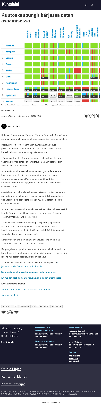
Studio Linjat (11, 369)
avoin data (56, 306)
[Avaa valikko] (86, 5)
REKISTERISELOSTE (69, 394)
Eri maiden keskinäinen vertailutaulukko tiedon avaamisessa (31, 277)
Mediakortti (74, 361)
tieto (15, 306)
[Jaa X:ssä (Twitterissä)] (90, 116)
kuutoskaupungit (40, 306)
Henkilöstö (73, 358)
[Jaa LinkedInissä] (93, 116)
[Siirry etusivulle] (10, 5)
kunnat (6, 306)
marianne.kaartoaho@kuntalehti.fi (83, 333)
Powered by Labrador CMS (50, 402)
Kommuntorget (13, 384)
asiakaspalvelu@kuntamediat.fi (48, 333)
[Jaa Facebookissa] (86, 116)
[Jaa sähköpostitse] (97, 116)
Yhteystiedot (74, 355)
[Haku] (91, 5)
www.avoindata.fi (9, 295)
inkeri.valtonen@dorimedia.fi (81, 344)
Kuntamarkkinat (14, 376)
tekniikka (24, 306)
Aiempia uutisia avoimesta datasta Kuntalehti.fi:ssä (26, 289)
